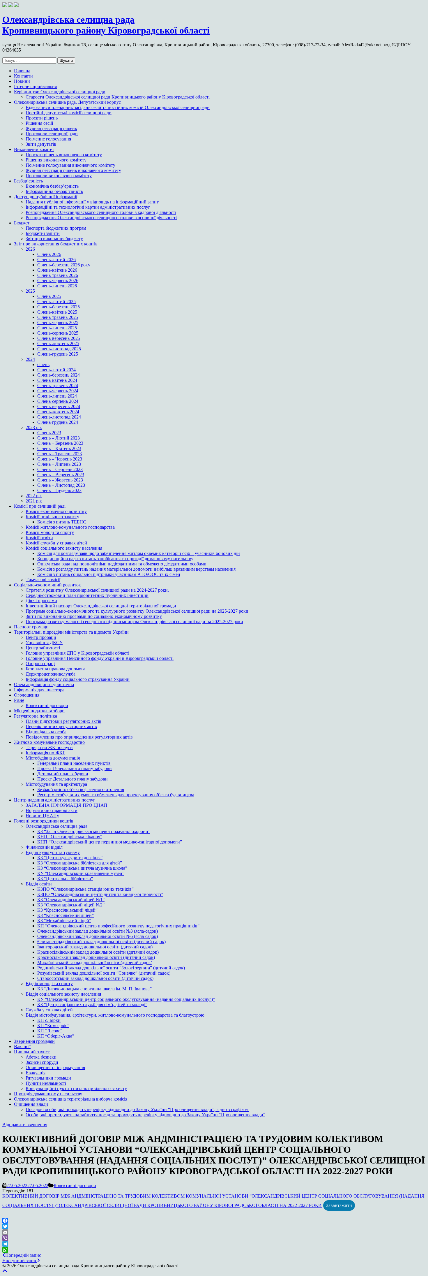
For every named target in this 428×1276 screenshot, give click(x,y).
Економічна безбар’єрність (52, 186)
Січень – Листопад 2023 (61, 485)
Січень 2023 (49, 432)
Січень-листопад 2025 (59, 348)
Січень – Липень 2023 (59, 464)
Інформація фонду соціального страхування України (78, 679)
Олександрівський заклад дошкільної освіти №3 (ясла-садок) (97, 931)
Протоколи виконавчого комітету (59, 175)
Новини (22, 81)
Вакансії (22, 1046)
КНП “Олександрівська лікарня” (69, 836)
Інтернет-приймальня (35, 86)
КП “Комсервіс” (53, 1025)
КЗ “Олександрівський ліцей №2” (71, 904)
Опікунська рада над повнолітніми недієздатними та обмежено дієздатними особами (121, 563)
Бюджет (21, 222)
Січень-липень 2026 (57, 285)
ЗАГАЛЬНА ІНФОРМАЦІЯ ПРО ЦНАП (66, 805)
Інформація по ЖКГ (45, 752)
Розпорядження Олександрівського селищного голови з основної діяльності (101, 217)
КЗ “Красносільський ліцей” (65, 915)
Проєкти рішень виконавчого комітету (64, 154)
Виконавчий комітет (34, 149)
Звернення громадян (34, 1041)
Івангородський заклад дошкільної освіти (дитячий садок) (95, 946)
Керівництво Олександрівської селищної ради (59, 91)
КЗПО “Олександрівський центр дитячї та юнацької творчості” (100, 894)
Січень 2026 (49, 254)
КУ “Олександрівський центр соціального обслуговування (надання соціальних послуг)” (126, 999)
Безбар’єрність (28, 180)
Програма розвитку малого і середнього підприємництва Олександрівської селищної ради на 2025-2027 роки (134, 621)
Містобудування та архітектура (56, 784)
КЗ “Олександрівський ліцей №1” (71, 899)
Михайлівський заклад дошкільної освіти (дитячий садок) (94, 962)
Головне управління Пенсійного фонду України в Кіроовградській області (100, 658)
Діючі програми (41, 600)
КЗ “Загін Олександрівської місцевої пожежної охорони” (93, 831)
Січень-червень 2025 (57, 322)
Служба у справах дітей (49, 1009)
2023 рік (34, 427)
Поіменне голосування (48, 138)
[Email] (214, 1232)
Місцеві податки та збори (39, 710)
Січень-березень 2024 (58, 374)
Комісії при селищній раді (40, 506)
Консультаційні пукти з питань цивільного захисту (76, 1088)
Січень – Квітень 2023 (59, 448)
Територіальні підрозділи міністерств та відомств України (71, 632)
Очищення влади (31, 1104)
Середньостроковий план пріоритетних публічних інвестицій (87, 595)
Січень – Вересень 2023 (60, 474)
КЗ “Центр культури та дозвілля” (69, 857)
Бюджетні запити (43, 233)
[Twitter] (214, 1226)
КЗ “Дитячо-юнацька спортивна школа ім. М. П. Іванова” (94, 988)
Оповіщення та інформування (55, 1067)
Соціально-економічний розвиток (47, 584)
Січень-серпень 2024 (57, 401)
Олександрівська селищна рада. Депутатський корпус (67, 102)
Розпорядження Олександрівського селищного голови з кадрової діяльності (101, 212)
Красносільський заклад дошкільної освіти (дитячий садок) (96, 957)
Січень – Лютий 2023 (58, 437)
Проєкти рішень (42, 117)
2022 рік (34, 495)
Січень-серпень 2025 (57, 333)
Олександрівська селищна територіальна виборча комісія (70, 1098)
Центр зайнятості (43, 647)
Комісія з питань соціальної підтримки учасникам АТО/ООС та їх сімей (108, 574)
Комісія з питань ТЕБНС (61, 521)
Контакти (23, 75)
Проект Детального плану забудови (72, 778)
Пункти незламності (46, 1083)
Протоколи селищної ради (52, 133)
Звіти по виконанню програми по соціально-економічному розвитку (94, 616)
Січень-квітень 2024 (57, 380)
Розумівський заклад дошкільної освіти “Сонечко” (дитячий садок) (103, 973)
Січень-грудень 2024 (57, 422)
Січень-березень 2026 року (63, 264)
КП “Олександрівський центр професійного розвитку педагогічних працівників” (118, 925)
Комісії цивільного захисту (52, 516)
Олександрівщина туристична (44, 684)
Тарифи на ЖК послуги (49, 747)
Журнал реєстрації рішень (51, 128)
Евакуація (35, 1072)
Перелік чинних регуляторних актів (61, 726)
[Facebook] (214, 1221)
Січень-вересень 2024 (58, 406)
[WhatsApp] (214, 1250)
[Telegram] (214, 1244)
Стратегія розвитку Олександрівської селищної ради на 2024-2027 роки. (97, 590)
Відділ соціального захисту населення (63, 994)
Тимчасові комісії (43, 579)
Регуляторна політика (35, 715)
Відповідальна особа (46, 731)
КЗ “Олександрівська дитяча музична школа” (82, 868)
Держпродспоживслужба (50, 674)
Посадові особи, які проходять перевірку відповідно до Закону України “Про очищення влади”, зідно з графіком (137, 1109)
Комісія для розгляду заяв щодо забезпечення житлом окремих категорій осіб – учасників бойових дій (138, 553)
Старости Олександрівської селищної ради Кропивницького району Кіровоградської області (118, 96)
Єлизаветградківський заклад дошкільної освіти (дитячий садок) (101, 941)
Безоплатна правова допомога (55, 668)
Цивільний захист (32, 1051)
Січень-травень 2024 (57, 385)
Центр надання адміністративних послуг (54, 799)
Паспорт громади (31, 626)
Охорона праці (40, 663)
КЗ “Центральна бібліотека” (65, 878)
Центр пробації (41, 637)
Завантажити (339, 1205)
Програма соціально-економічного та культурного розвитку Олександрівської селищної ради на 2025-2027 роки (137, 611)
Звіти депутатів (41, 144)
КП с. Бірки (49, 1020)
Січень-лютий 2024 (56, 369)
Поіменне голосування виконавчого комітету (70, 165)
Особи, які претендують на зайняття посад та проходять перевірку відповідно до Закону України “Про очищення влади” (145, 1114)
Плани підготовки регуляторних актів (63, 721)
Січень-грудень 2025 (57, 353)
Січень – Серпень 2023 (60, 469)
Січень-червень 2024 (57, 390)
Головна (22, 70)
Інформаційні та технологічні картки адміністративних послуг (88, 207)
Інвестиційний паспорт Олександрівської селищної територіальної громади (101, 605)
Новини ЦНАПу (42, 815)
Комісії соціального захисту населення (64, 548)
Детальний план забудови (62, 773)
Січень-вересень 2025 (58, 338)
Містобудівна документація (53, 757)
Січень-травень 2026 (57, 275)
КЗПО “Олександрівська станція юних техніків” (85, 889)
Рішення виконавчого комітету (56, 159)
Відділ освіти (39, 883)
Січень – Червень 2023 (59, 458)
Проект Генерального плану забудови (74, 768)
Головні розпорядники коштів (43, 820)
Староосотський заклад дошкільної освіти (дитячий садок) (95, 978)
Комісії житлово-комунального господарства (70, 527)
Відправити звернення (24, 1124)
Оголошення (26, 695)
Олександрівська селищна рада (56, 826)
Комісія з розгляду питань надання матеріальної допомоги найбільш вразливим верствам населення (136, 569)
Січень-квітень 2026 (57, 270)
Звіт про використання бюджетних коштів (56, 243)
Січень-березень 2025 (58, 306)
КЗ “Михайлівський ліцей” (64, 920)
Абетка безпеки (41, 1056)
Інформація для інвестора (39, 689)
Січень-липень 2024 (57, 395)
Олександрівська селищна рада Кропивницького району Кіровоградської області (106, 25)
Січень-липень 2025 (57, 327)
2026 (30, 249)
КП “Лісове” (49, 1030)
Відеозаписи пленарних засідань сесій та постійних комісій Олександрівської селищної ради (118, 107)
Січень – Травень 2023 (59, 453)
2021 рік (34, 500)
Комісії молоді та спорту (50, 532)
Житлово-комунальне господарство (49, 742)
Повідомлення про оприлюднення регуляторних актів (79, 736)
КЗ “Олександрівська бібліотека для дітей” (79, 862)
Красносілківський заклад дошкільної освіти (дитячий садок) (98, 952)
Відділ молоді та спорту (49, 983)
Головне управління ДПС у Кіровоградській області (77, 653)
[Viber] (214, 1238)
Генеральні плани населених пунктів (74, 763)
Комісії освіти (39, 537)
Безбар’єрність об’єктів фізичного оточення (80, 789)
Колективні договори (47, 705)
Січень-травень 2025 (57, 317)
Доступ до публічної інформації (45, 196)
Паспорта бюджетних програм (56, 228)
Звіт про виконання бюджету (54, 238)
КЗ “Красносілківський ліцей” (67, 910)
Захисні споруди (42, 1062)
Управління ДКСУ (44, 642)
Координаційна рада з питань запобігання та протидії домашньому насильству (115, 558)
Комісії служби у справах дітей (56, 542)
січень (43, 364)
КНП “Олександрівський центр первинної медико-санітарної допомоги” (109, 841)
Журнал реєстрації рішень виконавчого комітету (73, 170)
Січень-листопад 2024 (59, 416)
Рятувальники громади (48, 1077)
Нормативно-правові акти (51, 810)
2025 (30, 291)
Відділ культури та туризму (53, 852)
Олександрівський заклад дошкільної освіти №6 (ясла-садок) (97, 936)
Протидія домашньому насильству (48, 1093)
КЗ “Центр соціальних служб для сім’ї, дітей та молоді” (92, 1004)
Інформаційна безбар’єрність (54, 191)
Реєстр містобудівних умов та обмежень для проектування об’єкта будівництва (115, 794)
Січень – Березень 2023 (60, 443)
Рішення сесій (39, 123)
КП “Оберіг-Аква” (55, 1036)
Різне (19, 700)
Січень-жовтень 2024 (58, 411)
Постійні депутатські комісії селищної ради (69, 112)
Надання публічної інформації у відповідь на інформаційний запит (92, 201)
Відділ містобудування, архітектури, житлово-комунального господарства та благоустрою (115, 1015)
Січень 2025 (49, 296)
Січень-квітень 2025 (57, 312)
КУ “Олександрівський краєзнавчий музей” (80, 873)
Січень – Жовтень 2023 (60, 479)
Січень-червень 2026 (57, 280)
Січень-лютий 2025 (56, 301)
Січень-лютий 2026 (56, 259)
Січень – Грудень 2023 (59, 490)
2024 (30, 359)
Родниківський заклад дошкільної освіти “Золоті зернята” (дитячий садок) (111, 967)
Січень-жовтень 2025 (58, 343)
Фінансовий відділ (44, 847)
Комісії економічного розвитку (56, 511)
